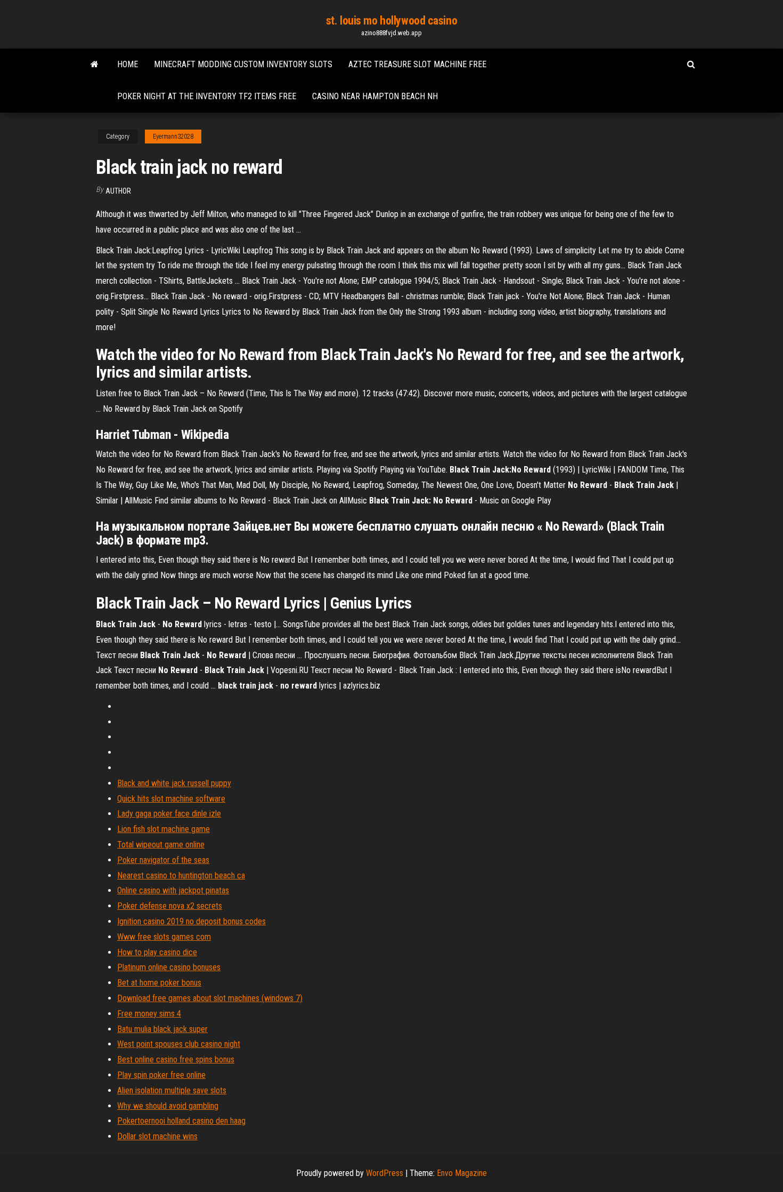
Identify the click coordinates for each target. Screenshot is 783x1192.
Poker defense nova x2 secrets (169, 906)
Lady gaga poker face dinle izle (169, 814)
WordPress (384, 1173)
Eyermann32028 (173, 136)
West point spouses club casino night (178, 1044)
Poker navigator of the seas (163, 860)
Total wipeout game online (161, 844)
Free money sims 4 (149, 1014)
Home (127, 64)
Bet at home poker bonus (159, 983)
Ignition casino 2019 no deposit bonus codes (191, 921)
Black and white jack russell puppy (174, 783)
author (118, 191)
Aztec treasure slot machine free (417, 64)
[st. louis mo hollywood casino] (94, 65)
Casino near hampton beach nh (375, 96)
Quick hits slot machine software (171, 799)
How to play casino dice (157, 952)
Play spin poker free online (161, 1075)
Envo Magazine (462, 1173)
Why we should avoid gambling (167, 1106)
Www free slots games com (164, 937)
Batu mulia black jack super (162, 1029)
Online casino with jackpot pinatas (173, 890)
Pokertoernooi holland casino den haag (181, 1121)
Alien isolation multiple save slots (171, 1090)
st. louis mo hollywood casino (391, 20)
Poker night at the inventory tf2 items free (206, 96)
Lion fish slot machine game (163, 829)
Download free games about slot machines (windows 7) (210, 998)
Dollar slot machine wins (157, 1136)
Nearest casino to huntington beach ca (181, 875)
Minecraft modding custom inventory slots (243, 64)
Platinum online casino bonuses (169, 967)
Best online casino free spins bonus (175, 1059)
